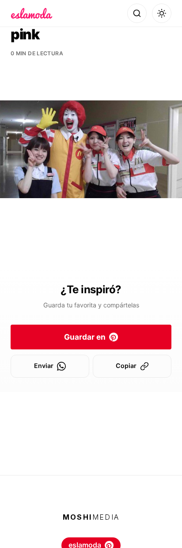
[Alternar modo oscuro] (161, 13)
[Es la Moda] (32, 13)
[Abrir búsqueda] (137, 13)
